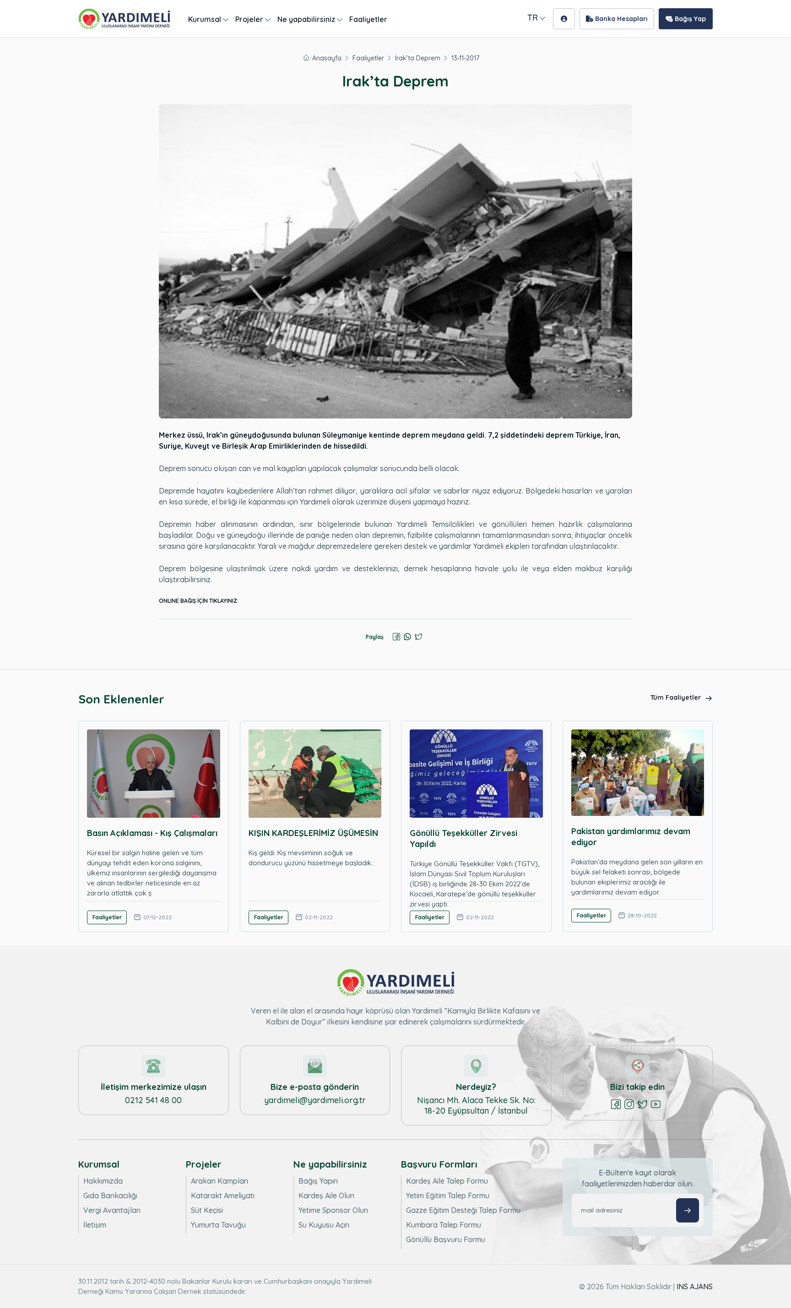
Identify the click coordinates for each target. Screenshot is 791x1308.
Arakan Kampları (219, 1180)
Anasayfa (326, 58)
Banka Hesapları (620, 19)
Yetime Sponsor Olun (333, 1210)
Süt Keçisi (207, 1210)
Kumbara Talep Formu (443, 1224)
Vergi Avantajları (112, 1210)
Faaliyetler (368, 19)
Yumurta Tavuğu (218, 1224)
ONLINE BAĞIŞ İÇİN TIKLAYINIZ (198, 600)
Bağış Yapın (318, 1180)
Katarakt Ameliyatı (223, 1195)
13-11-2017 (465, 58)
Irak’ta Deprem (417, 58)
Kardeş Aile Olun (326, 1195)
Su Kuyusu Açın (323, 1224)
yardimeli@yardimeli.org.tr (315, 1100)
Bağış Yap (689, 19)
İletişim (94, 1224)
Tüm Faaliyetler (676, 697)
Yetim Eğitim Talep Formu (447, 1195)
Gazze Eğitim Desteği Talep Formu (463, 1210)
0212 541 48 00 (153, 1100)
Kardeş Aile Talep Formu (447, 1180)
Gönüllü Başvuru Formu (445, 1239)
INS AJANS (695, 1286)
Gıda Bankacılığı (110, 1195)
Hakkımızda (103, 1180)
